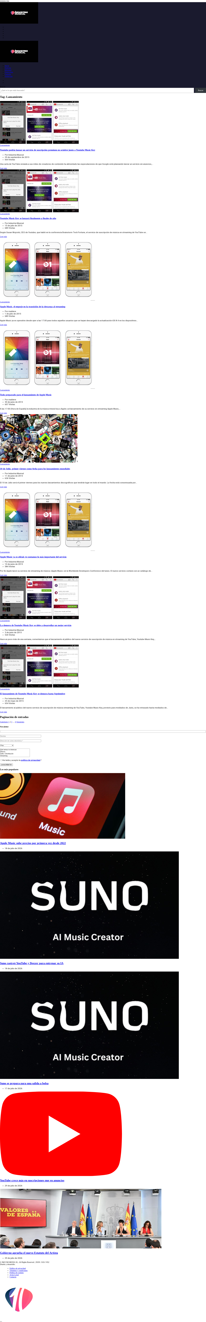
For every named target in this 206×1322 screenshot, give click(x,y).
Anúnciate (9, 76)
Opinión (8, 74)
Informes (8, 70)
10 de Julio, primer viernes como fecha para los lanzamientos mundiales (35, 468)
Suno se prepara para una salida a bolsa (24, 1083)
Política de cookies (17, 1273)
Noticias (8, 68)
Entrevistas (9, 72)
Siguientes (20, 722)
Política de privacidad (18, 1268)
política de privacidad (30, 760)
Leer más (3, 168)
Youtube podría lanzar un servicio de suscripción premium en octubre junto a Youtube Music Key (47, 150)
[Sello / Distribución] (15, 754)
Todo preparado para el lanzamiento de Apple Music (26, 395)
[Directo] (15, 752)
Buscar (2, 87)
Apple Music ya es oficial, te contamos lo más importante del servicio (33, 557)
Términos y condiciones (19, 1271)
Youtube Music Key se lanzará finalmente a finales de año (28, 218)
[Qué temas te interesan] (15, 750)
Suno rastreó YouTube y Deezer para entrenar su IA (31, 963)
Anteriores (4, 722)
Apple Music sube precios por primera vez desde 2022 (33, 843)
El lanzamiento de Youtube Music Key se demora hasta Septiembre (32, 693)
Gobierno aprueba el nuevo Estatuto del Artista (29, 1252)
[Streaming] (15, 756)
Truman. (19, 1264)
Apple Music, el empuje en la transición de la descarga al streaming (32, 306)
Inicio (7, 66)
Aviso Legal (14, 1275)
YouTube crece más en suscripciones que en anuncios (32, 1180)
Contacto (13, 1277)
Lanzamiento (5, 145)
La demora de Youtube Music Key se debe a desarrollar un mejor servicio (35, 625)
